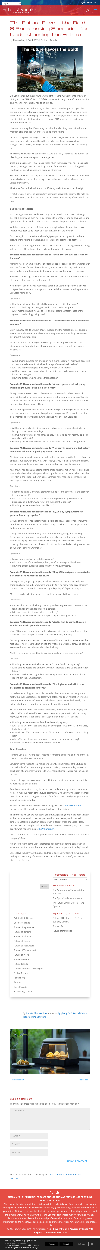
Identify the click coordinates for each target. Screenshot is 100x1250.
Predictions (19, 977)
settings (35, 1247)
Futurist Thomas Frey (36, 1013)
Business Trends (49, 40)
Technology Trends (23, 991)
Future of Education (23, 936)
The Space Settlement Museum (68, 898)
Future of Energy (22, 941)
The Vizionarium (73, 805)
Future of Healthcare (24, 945)
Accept (52, 1244)
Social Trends (20, 987)
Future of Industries (62, 930)
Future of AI (58, 926)
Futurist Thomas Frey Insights (28, 968)
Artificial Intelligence (24, 918)
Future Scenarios (22, 959)
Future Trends (21, 963)
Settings (81, 1244)
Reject (66, 1244)
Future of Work (21, 954)
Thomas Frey (19, 40)
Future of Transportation (26, 950)
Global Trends (21, 973)
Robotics (18, 982)
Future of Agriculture (24, 927)
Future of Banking (22, 931)
